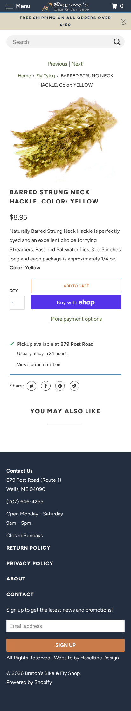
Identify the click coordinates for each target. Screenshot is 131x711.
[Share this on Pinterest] (59, 386)
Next (77, 64)
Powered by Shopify (29, 682)
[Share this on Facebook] (45, 386)
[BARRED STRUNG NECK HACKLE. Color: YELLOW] (65, 139)
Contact (20, 594)
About (16, 579)
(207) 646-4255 (24, 502)
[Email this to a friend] (73, 386)
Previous (57, 64)
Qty (14, 290)
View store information (38, 364)
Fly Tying (45, 76)
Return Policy (28, 548)
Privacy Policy (29, 563)
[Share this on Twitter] (30, 386)
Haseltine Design (99, 658)
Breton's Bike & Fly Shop (52, 673)
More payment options (76, 319)
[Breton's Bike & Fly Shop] (65, 6)
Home (24, 76)
